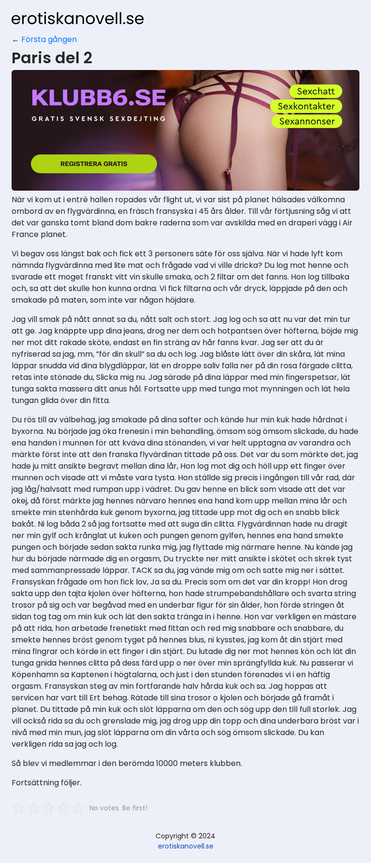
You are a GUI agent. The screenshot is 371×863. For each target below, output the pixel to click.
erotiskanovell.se (186, 846)
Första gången (49, 39)
